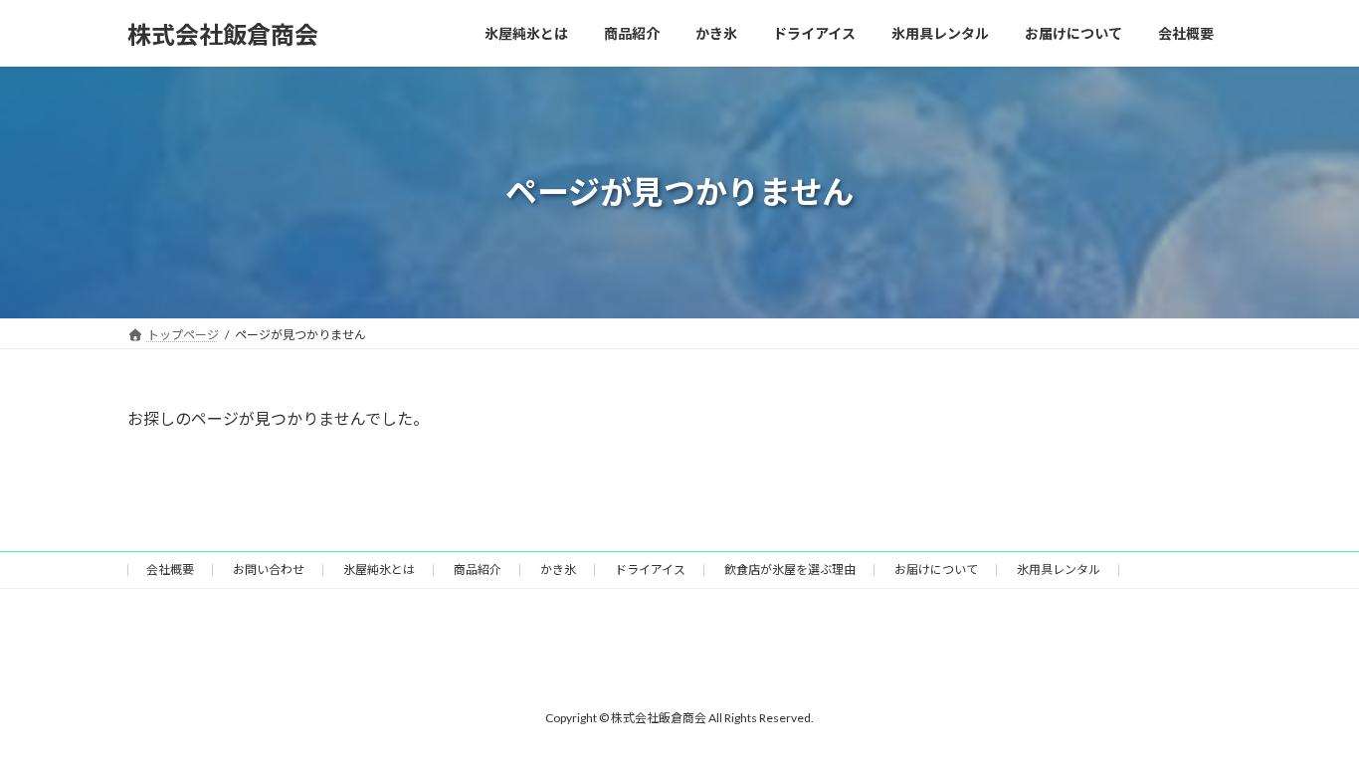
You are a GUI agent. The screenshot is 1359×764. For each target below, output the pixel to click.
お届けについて (936, 569)
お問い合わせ (268, 569)
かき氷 (558, 569)
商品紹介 (477, 569)
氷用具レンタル (1058, 569)
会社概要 (170, 569)
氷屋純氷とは (379, 569)
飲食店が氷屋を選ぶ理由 (790, 569)
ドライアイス (650, 569)
